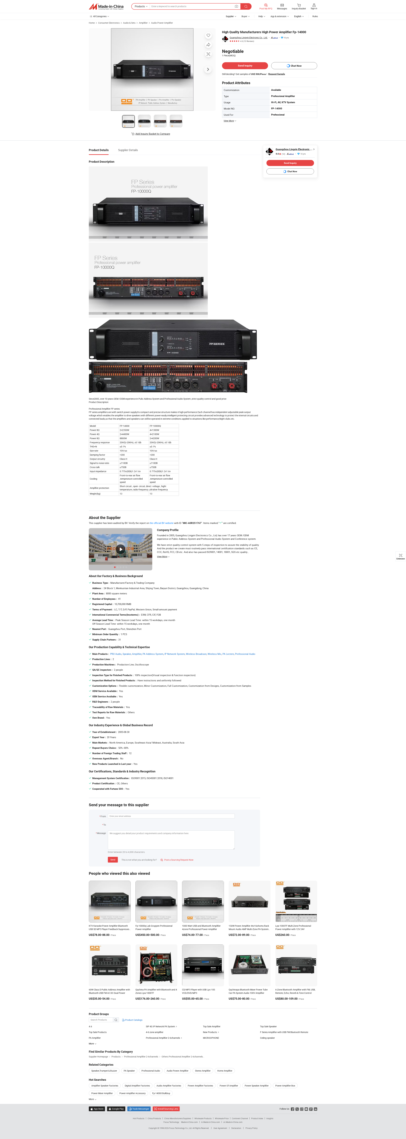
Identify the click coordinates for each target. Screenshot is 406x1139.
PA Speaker (129, 1070)
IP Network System (174, 653)
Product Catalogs (133, 1019)
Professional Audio (245, 653)
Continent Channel (240, 1118)
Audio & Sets (129, 22)
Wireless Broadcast (196, 653)
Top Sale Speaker (268, 1026)
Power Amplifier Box (285, 1085)
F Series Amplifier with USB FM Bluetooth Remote (284, 1032)
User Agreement (220, 1128)
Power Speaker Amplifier (257, 1085)
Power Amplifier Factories (200, 1085)
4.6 (280, 154)
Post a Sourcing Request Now (176, 859)
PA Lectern (228, 653)
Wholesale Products (203, 1118)
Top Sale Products (98, 1032)
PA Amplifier (95, 1037)
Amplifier (143, 22)
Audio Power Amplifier (162, 22)
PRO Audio (115, 653)
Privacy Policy (252, 1128)
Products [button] (140, 6)
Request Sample (276, 74)
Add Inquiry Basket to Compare (152, 134)
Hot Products (138, 1118)
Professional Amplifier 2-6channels (163, 1037)
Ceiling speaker (267, 1037)
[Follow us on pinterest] (311, 1108)
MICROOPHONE (211, 1037)
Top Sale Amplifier (211, 1026)
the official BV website (162, 523)
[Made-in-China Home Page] (106, 6)
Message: (101, 833)
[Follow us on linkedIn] (315, 1108)
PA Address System (153, 653)
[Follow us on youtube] (306, 1108)
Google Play (116, 1108)
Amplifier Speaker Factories (104, 1085)
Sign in (314, 8)
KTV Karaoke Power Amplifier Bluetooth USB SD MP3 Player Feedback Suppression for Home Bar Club (110, 929)
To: (104, 824)
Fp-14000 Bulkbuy (161, 1093)
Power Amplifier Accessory (132, 1093)
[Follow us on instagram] (301, 1108)
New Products (210, 1032)
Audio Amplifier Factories (169, 1085)
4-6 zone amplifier (154, 1032)
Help (260, 16)
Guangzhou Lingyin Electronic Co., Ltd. (249, 37)
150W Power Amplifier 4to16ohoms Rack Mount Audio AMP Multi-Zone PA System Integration (249, 929)
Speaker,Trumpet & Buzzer (104, 1070)
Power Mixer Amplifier (102, 1093)
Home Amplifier (224, 1070)
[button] (236, 6)
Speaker (127, 653)
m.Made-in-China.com (210, 1122)
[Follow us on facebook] (292, 1108)
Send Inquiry (245, 65)
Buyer (244, 16)
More (91, 1099)
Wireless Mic (214, 653)
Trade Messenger (139, 1108)
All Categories (100, 16)
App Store (96, 1108)
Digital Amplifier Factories (137, 1085)
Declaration (236, 1128)
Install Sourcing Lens (168, 1108)
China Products (154, 1118)
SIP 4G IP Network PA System (160, 1026)
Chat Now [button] (296, 65)
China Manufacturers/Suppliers (177, 1118)
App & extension (278, 16)
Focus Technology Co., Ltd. (181, 1128)
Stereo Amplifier (203, 1070)
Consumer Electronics (109, 22)
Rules (315, 16)
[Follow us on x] (297, 1108)
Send (112, 859)
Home (92, 22)
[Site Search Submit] (246, 6)
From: (103, 816)
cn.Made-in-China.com (232, 1122)
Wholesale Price (222, 1118)
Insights (269, 1118)
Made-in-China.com (189, 1122)
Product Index (257, 1118)
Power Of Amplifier (229, 1085)
